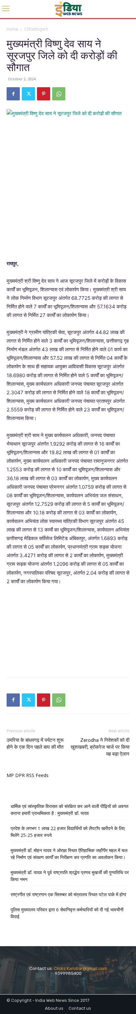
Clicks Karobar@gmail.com (80, 968)
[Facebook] (13, 93)
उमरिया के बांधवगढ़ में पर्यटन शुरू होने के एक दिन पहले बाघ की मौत (35, 743)
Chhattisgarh (36, 29)
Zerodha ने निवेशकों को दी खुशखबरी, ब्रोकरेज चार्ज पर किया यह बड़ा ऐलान (100, 747)
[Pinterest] (43, 93)
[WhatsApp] (58, 93)
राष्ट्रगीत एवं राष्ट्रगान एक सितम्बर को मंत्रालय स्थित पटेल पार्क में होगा (68, 894)
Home (12, 29)
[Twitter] (28, 93)
